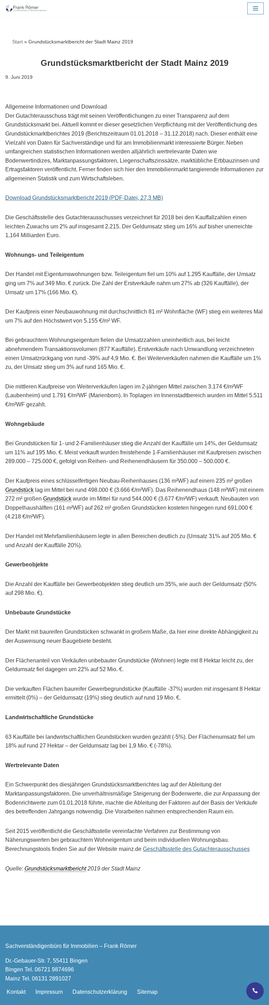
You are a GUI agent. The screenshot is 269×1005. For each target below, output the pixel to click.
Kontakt (16, 992)
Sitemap (147, 992)
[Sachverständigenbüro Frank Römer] (26, 8)
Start (14, 41)
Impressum (49, 992)
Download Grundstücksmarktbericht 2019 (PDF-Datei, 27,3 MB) (84, 198)
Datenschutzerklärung (100, 992)
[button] (255, 8)
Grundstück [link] (19, 490)
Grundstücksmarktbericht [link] (55, 869)
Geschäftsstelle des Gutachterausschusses (196, 849)
